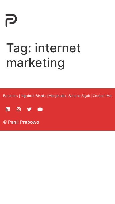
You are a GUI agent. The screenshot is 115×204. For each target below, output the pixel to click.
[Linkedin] (7, 109)
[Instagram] (18, 109)
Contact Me (102, 95)
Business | (12, 95)
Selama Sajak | (80, 95)
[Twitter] (29, 109)
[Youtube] (39, 109)
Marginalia (57, 95)
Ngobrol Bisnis (33, 95)
